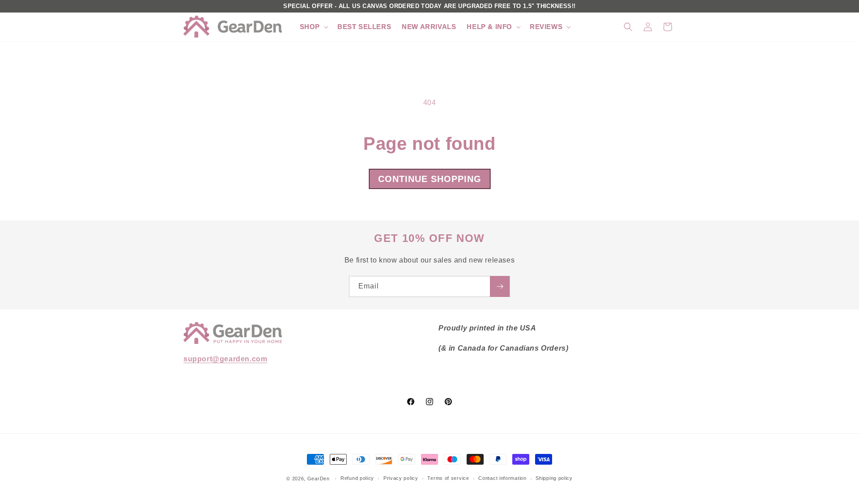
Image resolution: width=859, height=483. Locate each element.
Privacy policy (400, 478)
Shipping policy (554, 478)
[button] (313, 27)
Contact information (502, 478)
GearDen (318, 478)
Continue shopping (429, 179)
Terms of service (448, 478)
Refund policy (357, 478)
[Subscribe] (500, 286)
